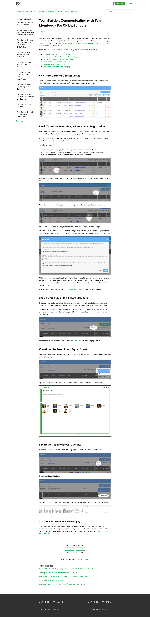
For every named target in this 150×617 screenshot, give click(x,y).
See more (19, 121)
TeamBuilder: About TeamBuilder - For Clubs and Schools (25, 96)
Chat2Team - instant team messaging (56, 67)
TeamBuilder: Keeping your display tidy (25, 24)
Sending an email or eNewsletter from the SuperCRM (58, 573)
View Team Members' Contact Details (56, 54)
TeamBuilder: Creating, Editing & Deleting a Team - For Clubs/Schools (25, 43)
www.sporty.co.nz (99, 609)
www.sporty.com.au (50, 609)
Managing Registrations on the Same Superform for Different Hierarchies (25, 32)
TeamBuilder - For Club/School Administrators (62, 11)
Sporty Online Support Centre (25, 11)
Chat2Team (76, 289)
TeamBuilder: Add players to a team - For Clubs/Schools (25, 54)
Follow (43, 31)
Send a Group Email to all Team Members (58, 59)
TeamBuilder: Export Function (24, 105)
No (80, 549)
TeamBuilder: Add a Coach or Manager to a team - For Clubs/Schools (25, 75)
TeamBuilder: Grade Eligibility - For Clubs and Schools (26, 64)
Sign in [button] (130, 3)
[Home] (18, 4)
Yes (70, 549)
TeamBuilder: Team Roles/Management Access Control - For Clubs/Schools (66, 569)
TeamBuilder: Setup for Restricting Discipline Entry (25, 86)
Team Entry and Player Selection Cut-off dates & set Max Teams (62, 584)
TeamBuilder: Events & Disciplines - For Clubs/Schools (25, 114)
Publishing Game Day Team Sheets (51, 580)
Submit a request (83, 559)
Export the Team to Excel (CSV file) (55, 64)
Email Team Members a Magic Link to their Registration (63, 57)
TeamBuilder (41, 11)
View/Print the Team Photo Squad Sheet (57, 62)
